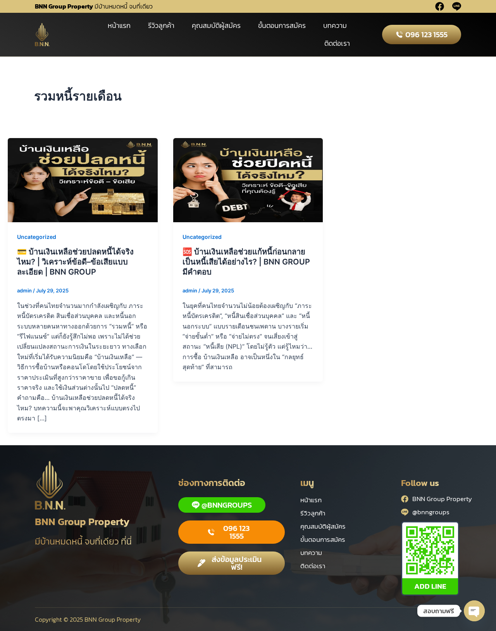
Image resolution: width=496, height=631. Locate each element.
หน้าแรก (119, 25)
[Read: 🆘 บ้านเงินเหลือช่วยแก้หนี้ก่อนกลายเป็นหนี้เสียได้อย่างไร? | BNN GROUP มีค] (248, 179)
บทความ (335, 25)
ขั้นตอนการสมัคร (282, 25)
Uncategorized (36, 236)
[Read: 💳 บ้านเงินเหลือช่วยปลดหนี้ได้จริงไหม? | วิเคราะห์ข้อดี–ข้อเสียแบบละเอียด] (83, 179)
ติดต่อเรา (337, 43)
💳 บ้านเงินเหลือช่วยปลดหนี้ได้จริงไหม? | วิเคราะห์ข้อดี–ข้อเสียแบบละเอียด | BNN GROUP (75, 262)
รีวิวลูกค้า (161, 25)
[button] (231, 532)
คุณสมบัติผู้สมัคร (216, 25)
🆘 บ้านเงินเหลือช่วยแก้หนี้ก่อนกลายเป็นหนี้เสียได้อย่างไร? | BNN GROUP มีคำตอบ (246, 262)
